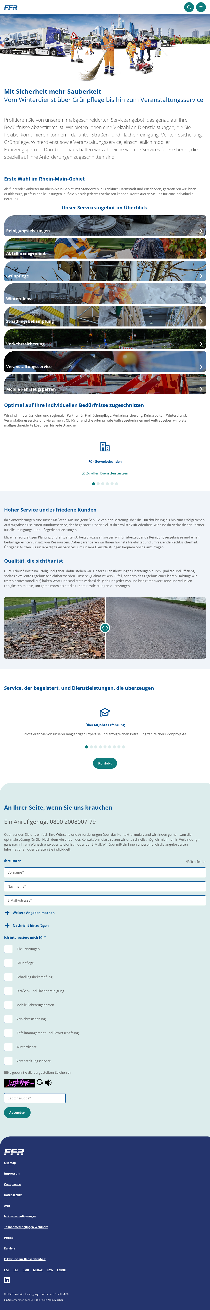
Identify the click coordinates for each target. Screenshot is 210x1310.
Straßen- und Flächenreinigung (40, 991)
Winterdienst (26, 1047)
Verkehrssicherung (31, 1019)
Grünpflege (25, 963)
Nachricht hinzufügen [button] (31, 925)
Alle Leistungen (28, 949)
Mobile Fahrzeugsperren (35, 1005)
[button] (40, 1083)
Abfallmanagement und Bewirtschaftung (47, 1033)
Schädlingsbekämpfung (34, 977)
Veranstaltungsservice (33, 1061)
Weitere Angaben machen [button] (34, 912)
